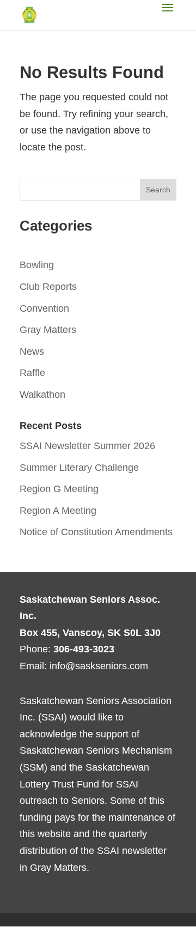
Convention (44, 308)
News (32, 351)
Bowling (37, 264)
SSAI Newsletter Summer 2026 (87, 445)
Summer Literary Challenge (79, 467)
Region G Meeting (59, 488)
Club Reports (48, 286)
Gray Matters (48, 329)
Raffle (32, 372)
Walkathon (42, 394)
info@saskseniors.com (99, 666)
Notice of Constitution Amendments (96, 531)
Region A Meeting (58, 510)
